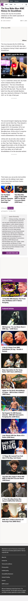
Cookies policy (5, 570)
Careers (4, 580)
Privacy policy (5, 567)
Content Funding (6, 577)
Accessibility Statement (7, 573)
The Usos (10, 208)
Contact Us (4, 560)
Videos (11, 1)
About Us (4, 557)
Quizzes (17, 1)
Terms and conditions (7, 564)
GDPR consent (5, 583)
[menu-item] (6, 4)
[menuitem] (4, 1)
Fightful (3, 81)
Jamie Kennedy (7, 20)
